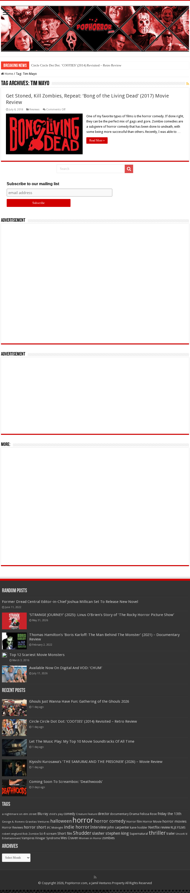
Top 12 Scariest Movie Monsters (37, 655)
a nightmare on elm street (19, 814)
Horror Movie (152, 821)
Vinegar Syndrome (47, 838)
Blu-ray (42, 814)
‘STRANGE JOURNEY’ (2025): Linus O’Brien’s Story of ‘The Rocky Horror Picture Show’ (101, 615)
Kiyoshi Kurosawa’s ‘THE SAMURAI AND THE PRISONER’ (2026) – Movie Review (95, 761)
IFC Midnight (55, 827)
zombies (108, 838)
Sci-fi (42, 833)
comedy (69, 814)
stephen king (117, 833)
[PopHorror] (95, 28)
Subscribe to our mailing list (33, 184)
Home (8, 74)
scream (51, 833)
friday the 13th (169, 814)
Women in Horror (90, 838)
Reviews (34, 109)
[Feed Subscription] (187, 84)
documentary (119, 814)
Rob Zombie (31, 833)
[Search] (129, 169)
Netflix (154, 827)
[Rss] (95, 877)
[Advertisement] (95, 283)
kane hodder (138, 827)
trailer (170, 833)
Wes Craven (69, 838)
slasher (98, 833)
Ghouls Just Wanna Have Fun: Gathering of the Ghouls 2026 (79, 701)
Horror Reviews (12, 827)
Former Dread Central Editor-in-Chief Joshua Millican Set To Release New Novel (70, 601)
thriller (157, 833)
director (103, 814)
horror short (35, 827)
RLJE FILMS (178, 827)
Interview (98, 827)
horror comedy (110, 821)
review (165, 827)
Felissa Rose (148, 814)
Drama (134, 814)
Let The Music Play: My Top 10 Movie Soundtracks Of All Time (81, 741)
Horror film (134, 821)
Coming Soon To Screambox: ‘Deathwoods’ (66, 781)
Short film (64, 833)
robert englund (12, 833)
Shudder (82, 833)
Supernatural (139, 833)
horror (82, 820)
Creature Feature (86, 814)
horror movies (174, 821)
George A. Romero (13, 821)
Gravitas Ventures (37, 821)
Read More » (97, 140)
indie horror (77, 827)
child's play (56, 814)
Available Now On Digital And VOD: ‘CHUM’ (65, 668)
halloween (61, 821)
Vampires (28, 838)
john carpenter (118, 827)
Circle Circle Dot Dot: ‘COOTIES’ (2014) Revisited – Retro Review (76, 65)
